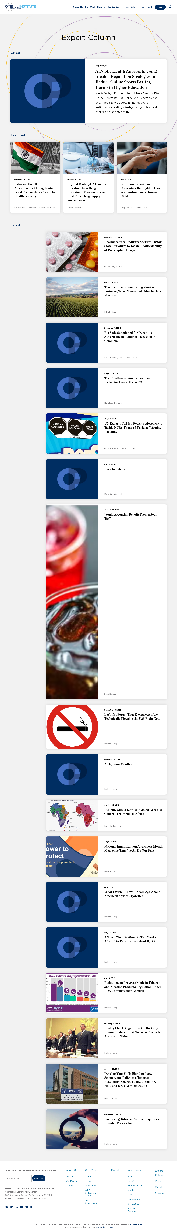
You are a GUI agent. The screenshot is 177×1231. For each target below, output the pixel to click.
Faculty (131, 1181)
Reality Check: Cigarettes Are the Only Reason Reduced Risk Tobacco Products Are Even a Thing (132, 1032)
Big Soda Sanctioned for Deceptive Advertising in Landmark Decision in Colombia (129, 336)
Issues (88, 1181)
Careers (69, 1185)
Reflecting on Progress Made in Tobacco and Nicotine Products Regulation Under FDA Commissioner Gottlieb (132, 986)
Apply (131, 1190)
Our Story (71, 1176)
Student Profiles (136, 1185)
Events (150, 7)
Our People (71, 1181)
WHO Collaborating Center (91, 1193)
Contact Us (133, 1204)
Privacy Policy (136, 1224)
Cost (130, 1195)
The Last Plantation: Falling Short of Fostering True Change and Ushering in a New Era (132, 291)
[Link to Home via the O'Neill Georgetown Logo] (20, 10)
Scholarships (134, 1199)
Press (142, 7)
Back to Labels (114, 469)
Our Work (90, 7)
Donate (160, 7)
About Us (78, 7)
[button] (170, 7)
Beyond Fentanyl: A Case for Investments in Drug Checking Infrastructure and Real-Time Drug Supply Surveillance (87, 192)
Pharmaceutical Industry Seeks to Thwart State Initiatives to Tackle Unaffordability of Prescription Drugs (133, 246)
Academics (113, 7)
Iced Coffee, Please (104, 1227)
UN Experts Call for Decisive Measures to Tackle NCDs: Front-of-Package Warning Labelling (133, 427)
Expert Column (131, 7)
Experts (101, 7)
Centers (89, 1176)
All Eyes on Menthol (118, 764)
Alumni (131, 1176)
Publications (91, 1185)
